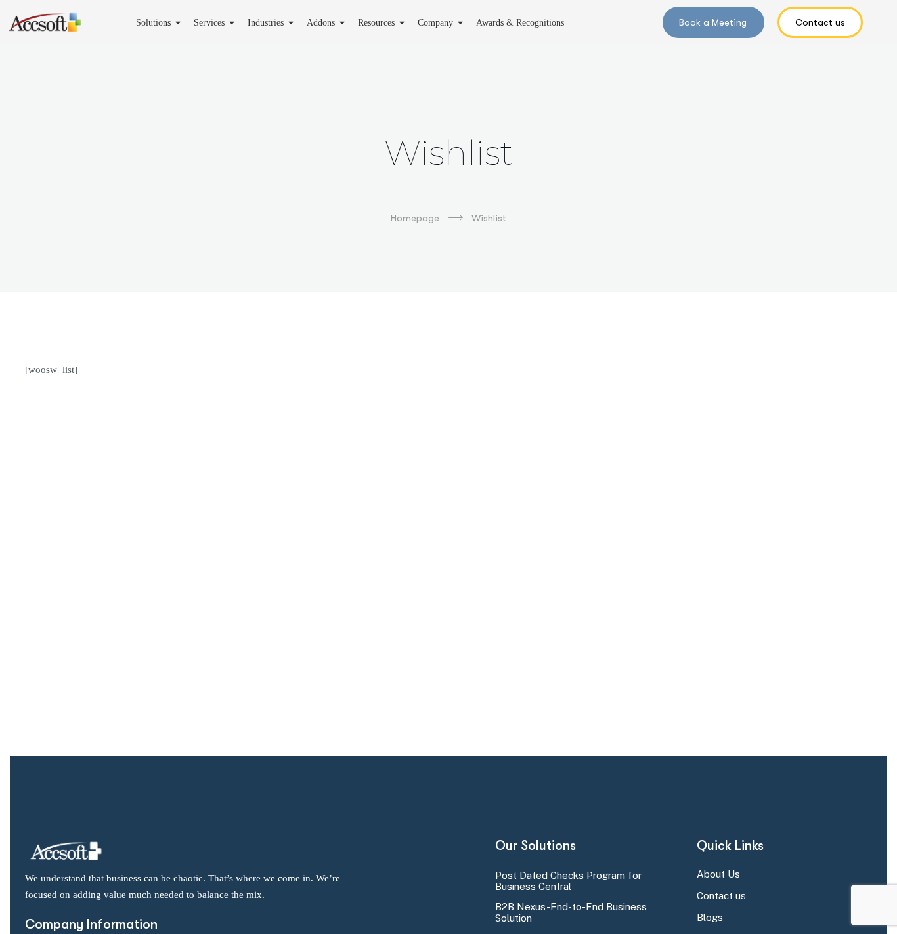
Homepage (415, 218)
